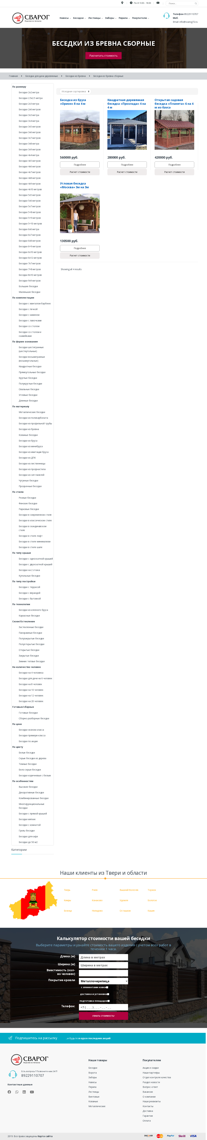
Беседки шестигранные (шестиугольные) (31, 349)
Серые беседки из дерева (32, 758)
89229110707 (191, 14)
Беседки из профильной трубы (35, 423)
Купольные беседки (29, 575)
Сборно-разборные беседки (34, 718)
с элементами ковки (93, 987)
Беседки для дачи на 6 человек (35, 678)
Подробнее (80, 164)
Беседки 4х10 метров (30, 189)
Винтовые (93, 1096)
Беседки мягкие (27, 819)
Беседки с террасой (29, 587)
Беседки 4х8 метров (29, 177)
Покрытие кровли (61, 980)
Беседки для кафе (28, 836)
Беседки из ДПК (27, 457)
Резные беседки (27, 497)
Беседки (92, 1067)
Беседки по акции (28, 741)
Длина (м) (67, 956)
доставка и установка (93, 994)
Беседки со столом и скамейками (30, 333)
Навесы (92, 1082)
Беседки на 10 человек (31, 689)
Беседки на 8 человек (30, 684)
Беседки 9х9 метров (29, 280)
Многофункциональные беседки (31, 805)
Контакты (148, 1106)
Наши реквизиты (152, 1101)
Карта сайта (45, 1136)
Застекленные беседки (31, 627)
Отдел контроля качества (157, 1077)
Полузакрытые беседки (31, 638)
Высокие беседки (28, 786)
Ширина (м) (66, 964)
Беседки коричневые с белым (35, 775)
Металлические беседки (32, 412)
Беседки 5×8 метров (30, 212)
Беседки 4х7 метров (29, 172)
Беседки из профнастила (32, 469)
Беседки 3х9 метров (29, 149)
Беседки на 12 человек (31, 695)
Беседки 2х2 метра (29, 92)
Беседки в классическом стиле (35, 520)
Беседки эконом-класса (31, 729)
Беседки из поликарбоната (33, 417)
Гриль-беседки (27, 830)
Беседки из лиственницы (32, 463)
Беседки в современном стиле (35, 514)
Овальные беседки (29, 389)
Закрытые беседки (29, 655)
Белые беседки (27, 752)
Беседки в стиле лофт (31, 535)
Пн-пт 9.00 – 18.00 (142, 2)
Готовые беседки (28, 712)
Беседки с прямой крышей (33, 813)
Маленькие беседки (29, 291)
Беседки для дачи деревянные (41, 76)
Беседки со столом (29, 326)
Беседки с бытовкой (30, 598)
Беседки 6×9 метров (30, 246)
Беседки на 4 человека (31, 672)
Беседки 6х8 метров (29, 240)
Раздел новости (151, 1082)
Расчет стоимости (80, 171)
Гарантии (148, 1115)
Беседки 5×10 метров (30, 223)
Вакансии (148, 1091)
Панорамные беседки (30, 632)
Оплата (147, 1120)
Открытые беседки (29, 649)
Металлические (96, 1106)
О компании (149, 1096)
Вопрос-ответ (150, 1086)
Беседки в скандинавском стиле (32, 528)
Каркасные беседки (29, 615)
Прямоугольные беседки (32, 372)
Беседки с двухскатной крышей (35, 564)
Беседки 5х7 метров (29, 206)
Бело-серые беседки (30, 769)
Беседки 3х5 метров (29, 126)
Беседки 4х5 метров (29, 160)
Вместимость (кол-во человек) (61, 972)
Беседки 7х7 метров (29, 263)
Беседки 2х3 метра (29, 103)
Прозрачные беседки (30, 486)
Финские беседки (28, 503)
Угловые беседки (28, 394)
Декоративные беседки (31, 792)
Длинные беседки (28, 400)
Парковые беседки (29, 509)
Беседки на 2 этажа (29, 570)
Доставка (148, 1110)
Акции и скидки (151, 1067)
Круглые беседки (28, 377)
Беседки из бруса (28, 440)
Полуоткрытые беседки (31, 644)
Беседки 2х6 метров (29, 109)
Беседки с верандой (29, 592)
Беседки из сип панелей (31, 474)
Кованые (93, 1101)
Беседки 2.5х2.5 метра (31, 98)
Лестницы (93, 1091)
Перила (92, 1086)
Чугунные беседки (28, 480)
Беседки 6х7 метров (29, 234)
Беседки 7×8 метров (30, 269)
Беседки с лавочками (30, 320)
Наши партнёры (151, 1072)
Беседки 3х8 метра (29, 143)
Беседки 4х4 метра (29, 155)
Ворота (92, 1072)
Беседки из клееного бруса (33, 609)
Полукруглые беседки (30, 383)
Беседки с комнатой (29, 824)
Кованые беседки (28, 434)
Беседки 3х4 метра (29, 120)
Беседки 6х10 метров (30, 252)
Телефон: (68, 1006)
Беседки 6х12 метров (30, 257)
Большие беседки (28, 286)
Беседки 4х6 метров (29, 166)
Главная (13, 76)
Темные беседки (28, 763)
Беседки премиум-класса (32, 735)
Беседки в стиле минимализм (34, 541)
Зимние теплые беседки (32, 661)
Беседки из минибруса (31, 446)
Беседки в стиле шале (30, 547)
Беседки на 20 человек (31, 701)
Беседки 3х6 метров (29, 132)
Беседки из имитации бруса (34, 452)
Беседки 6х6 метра (29, 229)
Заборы (92, 1077)
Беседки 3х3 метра (29, 115)
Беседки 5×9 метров (30, 217)
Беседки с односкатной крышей (36, 558)
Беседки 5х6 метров (29, 200)
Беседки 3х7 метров (29, 137)
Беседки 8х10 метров (30, 274)
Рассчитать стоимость (103, 55)
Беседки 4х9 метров (29, 183)
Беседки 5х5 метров (29, 195)
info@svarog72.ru (189, 21)
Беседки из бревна (75, 76)
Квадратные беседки (30, 366)
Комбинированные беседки (34, 798)
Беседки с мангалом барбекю (35, 303)
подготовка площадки (93, 1000)
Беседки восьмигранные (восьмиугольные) (32, 358)
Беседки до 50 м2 (28, 842)
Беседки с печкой (28, 309)
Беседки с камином (29, 314)
